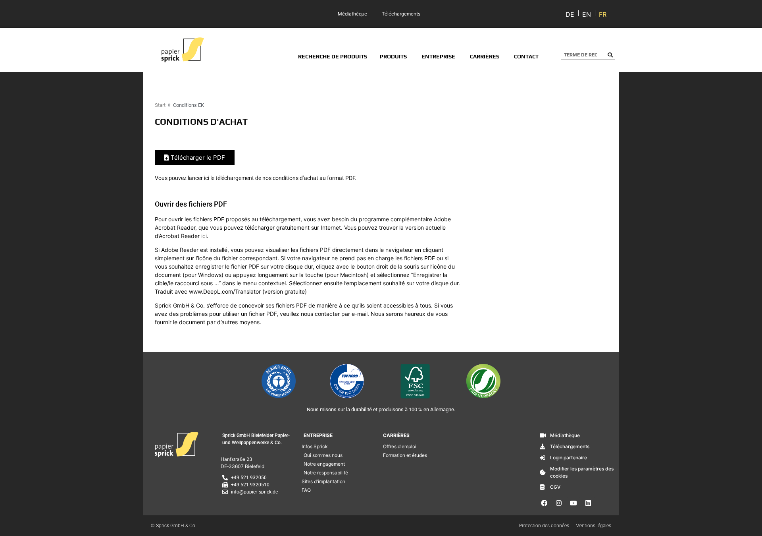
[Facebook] (544, 503)
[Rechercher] (610, 55)
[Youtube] (573, 503)
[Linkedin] (588, 503)
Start (160, 105)
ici (204, 235)
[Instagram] (558, 503)
